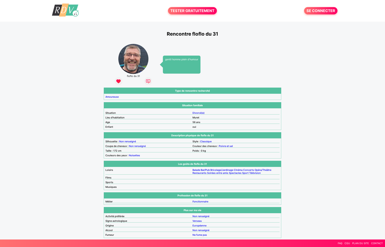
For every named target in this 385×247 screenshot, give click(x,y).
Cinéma (238, 169)
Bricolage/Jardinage (221, 169)
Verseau (197, 220)
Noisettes (134, 155)
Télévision (255, 172)
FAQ (340, 243)
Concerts (248, 169)
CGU (347, 243)
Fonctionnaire (200, 201)
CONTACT (377, 243)
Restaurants (199, 172)
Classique (206, 141)
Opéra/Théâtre (263, 169)
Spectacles (235, 172)
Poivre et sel (226, 146)
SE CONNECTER (320, 11)
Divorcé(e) (198, 112)
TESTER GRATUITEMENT (192, 11)
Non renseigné (127, 141)
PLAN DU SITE (360, 243)
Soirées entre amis (217, 172)
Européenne (199, 225)
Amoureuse (112, 96)
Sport (245, 172)
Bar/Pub (205, 169)
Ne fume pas (199, 234)
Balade (196, 169)
